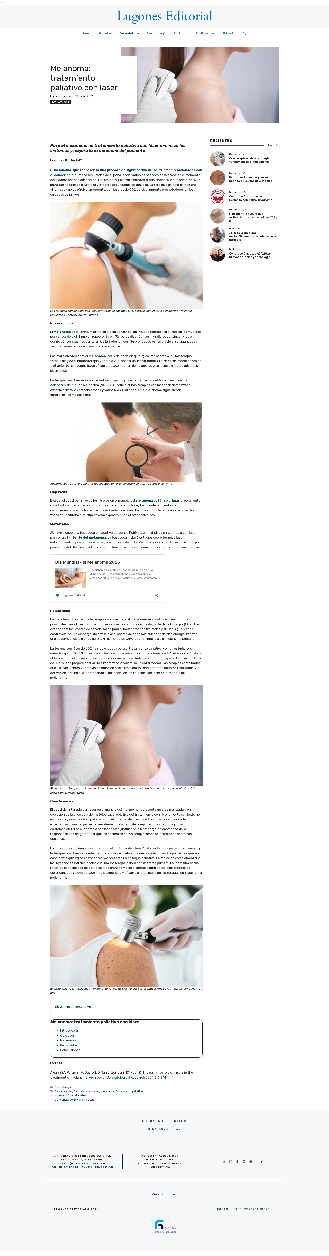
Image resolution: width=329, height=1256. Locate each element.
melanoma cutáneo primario (159, 500)
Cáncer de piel (63, 1091)
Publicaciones (206, 33)
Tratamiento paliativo (129, 1091)
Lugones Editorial (60, 96)
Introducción (69, 1030)
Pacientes (181, 33)
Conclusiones (70, 1050)
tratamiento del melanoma (83, 537)
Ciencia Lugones (164, 1194)
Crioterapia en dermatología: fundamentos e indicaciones (249, 160)
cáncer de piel (66, 336)
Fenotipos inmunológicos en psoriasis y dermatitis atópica (250, 179)
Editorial (229, 33)
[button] (244, 33)
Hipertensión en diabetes (71, 1095)
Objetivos (67, 1035)
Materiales (68, 1040)
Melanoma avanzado (73, 1006)
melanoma (107, 1091)
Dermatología (129, 33)
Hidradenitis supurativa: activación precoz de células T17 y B (253, 217)
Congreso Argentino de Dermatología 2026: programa (250, 198)
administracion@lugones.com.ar (82, 1167)
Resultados (68, 1045)
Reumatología (156, 33)
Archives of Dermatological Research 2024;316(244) (128, 1077)
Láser (95, 1091)
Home (87, 33)
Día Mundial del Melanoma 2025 (75, 1099)
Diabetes (105, 33)
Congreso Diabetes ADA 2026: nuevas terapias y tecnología (250, 255)
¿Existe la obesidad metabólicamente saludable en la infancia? (252, 236)
